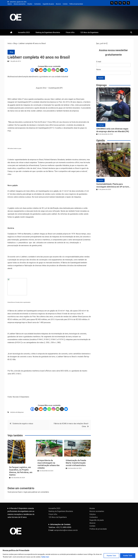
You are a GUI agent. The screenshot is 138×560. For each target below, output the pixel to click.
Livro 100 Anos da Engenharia (128, 3)
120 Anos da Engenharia (89, 32)
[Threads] (62, 70)
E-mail (98, 62)
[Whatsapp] (49, 70)
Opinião (100, 180)
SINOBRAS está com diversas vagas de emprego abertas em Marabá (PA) (112, 130)
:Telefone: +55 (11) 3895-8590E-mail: (63, 527)
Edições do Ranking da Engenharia (120, 3)
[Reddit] (41, 70)
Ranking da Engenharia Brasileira (48, 32)
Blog (15, 43)
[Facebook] (32, 70)
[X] (36, 70)
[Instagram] (53, 70)
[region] (69, 553)
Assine (10, 4)
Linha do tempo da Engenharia (116, 3)
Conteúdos (37, 4)
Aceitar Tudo (127, 555)
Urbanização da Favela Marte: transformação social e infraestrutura (76, 463)
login (25, 492)
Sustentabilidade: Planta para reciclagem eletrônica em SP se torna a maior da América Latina (113, 185)
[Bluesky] (66, 70)
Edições (29, 4)
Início (10, 43)
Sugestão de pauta (48, 4)
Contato (65, 4)
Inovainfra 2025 (24, 32)
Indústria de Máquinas (17, 412)
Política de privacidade (76, 4)
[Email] (58, 70)
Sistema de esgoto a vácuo (23, 424)
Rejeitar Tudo (111, 555)
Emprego (101, 125)
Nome (98, 69)
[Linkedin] (45, 70)
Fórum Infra (70, 32)
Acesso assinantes (19, 4)
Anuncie (58, 4)
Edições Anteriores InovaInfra (124, 3)
